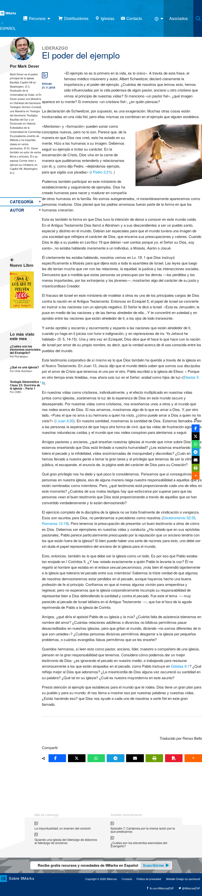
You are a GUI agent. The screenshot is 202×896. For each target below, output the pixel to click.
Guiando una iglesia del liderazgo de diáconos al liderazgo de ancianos (65, 841)
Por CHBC (15, 392)
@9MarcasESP (190, 888)
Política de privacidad (148, 879)
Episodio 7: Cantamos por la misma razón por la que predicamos (143, 830)
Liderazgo (55, 48)
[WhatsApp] (96, 758)
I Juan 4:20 (64, 420)
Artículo (47, 83)
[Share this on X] (76, 758)
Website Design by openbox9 (183, 879)
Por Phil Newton (19, 356)
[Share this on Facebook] (57, 758)
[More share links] (193, 758)
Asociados (178, 18)
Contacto (127, 879)
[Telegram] (115, 758)
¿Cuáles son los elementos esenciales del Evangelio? (25, 350)
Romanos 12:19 (54, 523)
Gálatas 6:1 (180, 666)
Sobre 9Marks (21, 878)
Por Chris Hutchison (21, 371)
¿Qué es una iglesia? (24, 367)
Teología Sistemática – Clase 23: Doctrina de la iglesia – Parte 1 (25, 385)
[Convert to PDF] (174, 758)
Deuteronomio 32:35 (179, 517)
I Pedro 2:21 (100, 171)
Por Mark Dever (24, 66)
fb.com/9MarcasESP (161, 888)
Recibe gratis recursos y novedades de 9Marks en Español (101, 865)
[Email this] (135, 758)
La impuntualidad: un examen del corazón (62, 828)
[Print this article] (154, 758)
